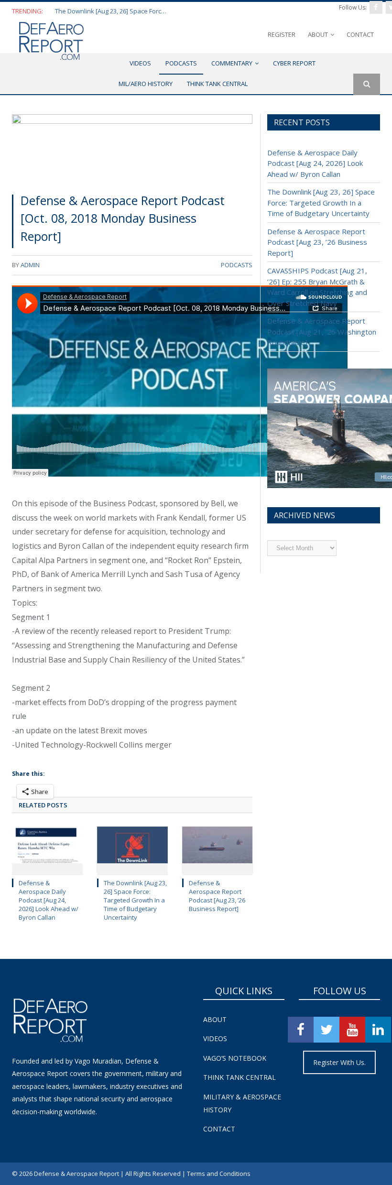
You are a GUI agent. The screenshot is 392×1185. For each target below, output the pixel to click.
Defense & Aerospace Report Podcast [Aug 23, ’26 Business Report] (217, 896)
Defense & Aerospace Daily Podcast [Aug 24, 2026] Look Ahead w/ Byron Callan (48, 900)
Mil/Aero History (146, 83)
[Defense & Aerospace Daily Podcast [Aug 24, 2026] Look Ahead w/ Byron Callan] (47, 849)
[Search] (366, 84)
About (318, 34)
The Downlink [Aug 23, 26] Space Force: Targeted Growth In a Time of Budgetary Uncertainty (112, 11)
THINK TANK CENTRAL (217, 83)
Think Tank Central (239, 1077)
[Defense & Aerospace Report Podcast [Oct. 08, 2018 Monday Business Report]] (132, 149)
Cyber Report (294, 63)
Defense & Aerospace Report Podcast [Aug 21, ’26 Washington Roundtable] (321, 331)
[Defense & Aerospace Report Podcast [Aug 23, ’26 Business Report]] (217, 849)
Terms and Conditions (218, 1173)
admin (30, 265)
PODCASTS (181, 63)
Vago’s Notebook (234, 1058)
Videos (215, 1038)
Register (281, 34)
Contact (360, 34)
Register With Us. (339, 1062)
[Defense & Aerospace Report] (51, 41)
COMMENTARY (231, 63)
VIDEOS (140, 63)
